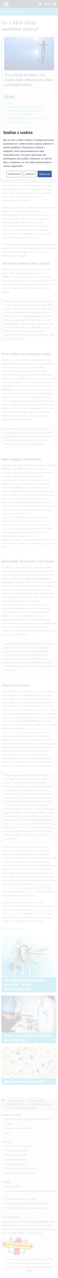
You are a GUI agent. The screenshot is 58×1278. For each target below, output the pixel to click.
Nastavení (30, 174)
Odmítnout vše (14, 174)
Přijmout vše (44, 174)
